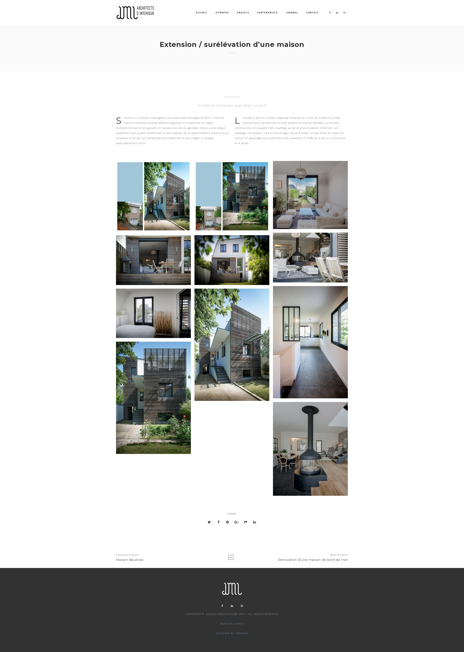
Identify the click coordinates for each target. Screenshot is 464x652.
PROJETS (243, 12)
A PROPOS (222, 12)
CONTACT (312, 12)
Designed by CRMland (232, 633)
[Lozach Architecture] (135, 12)
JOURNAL (292, 12)
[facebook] (330, 13)
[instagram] (344, 13)
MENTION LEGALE (232, 623)
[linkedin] (337, 13)
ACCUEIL (201, 12)
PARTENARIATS (267, 12)
